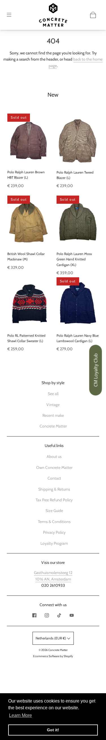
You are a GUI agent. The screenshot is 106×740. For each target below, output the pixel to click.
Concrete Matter (53, 426)
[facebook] (34, 615)
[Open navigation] (13, 15)
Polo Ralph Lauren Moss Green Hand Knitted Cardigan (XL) (74, 259)
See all (53, 393)
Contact (54, 478)
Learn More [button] (20, 715)
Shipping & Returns (54, 489)
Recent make (53, 415)
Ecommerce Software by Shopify (53, 656)
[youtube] (72, 615)
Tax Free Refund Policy (54, 499)
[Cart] (93, 15)
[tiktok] (59, 615)
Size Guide (54, 510)
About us (54, 456)
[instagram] (47, 615)
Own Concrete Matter (54, 467)
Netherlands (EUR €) (51, 638)
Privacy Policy (54, 532)
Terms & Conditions (54, 521)
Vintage (53, 404)
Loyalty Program (54, 543)
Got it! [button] (53, 730)
